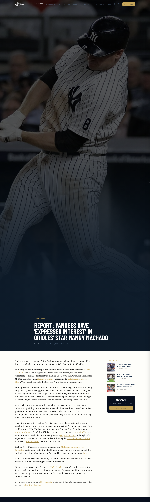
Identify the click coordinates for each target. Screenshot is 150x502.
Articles (39, 4)
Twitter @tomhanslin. (32, 485)
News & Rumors (41, 318)
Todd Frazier (56, 467)
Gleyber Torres (68, 435)
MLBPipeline (80, 432)
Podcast (100, 4)
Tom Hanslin (38, 344)
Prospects (89, 4)
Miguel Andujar (22, 432)
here (85, 453)
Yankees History (53, 4)
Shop (109, 4)
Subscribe (128, 4)
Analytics (77, 4)
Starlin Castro (32, 441)
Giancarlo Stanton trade (78, 438)
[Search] (114, 4)
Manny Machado (45, 378)
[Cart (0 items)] (118, 4)
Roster (67, 4)
